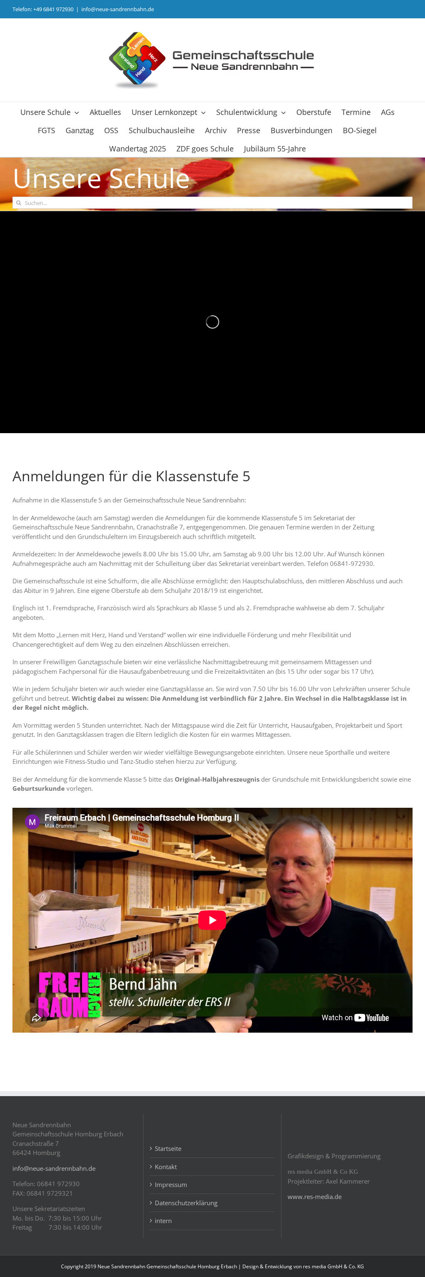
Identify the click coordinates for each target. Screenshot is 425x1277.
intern (163, 1220)
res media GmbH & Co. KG (333, 1266)
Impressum (171, 1184)
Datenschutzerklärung (186, 1203)
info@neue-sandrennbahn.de (117, 9)
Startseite (168, 1148)
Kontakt (166, 1166)
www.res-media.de (315, 1196)
